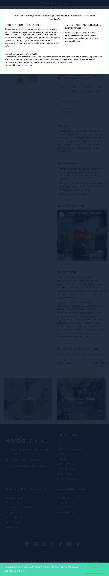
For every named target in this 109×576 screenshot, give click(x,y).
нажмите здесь (25, 43)
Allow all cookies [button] (95, 569)
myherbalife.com (72, 41)
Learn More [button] (20, 571)
